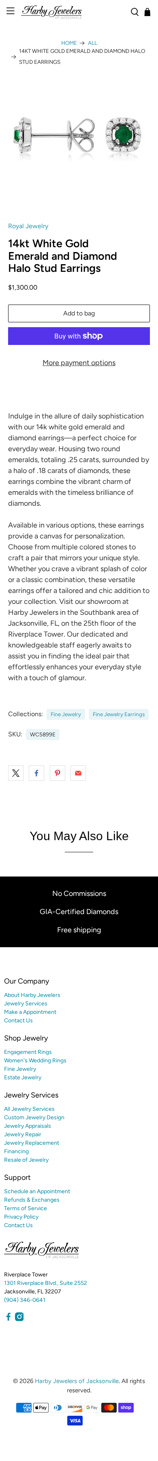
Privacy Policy (21, 1216)
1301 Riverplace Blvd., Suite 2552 (45, 1283)
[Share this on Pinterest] (57, 773)
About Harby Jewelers (32, 995)
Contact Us (18, 1020)
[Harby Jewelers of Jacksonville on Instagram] (19, 1319)
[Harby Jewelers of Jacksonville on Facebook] (8, 1319)
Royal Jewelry (28, 226)
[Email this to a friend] (78, 773)
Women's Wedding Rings (35, 1060)
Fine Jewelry (66, 714)
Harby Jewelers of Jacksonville (77, 1381)
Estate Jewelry (22, 1077)
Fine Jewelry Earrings (119, 714)
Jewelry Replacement (31, 1142)
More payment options (79, 362)
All (92, 43)
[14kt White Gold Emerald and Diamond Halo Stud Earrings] (79, 129)
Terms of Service (25, 1208)
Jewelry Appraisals (27, 1126)
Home (69, 43)
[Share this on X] (15, 773)
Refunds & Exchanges (32, 1199)
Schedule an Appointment (37, 1191)
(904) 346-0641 (24, 1300)
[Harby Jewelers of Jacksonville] (72, 12)
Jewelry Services (25, 1003)
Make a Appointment (30, 1012)
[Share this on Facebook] (36, 773)
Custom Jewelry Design (34, 1117)
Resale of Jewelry (26, 1159)
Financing (16, 1151)
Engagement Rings (28, 1052)
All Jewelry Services (29, 1109)
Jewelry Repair (22, 1134)
